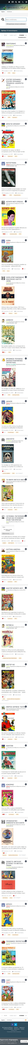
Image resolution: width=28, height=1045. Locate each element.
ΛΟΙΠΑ (7, 523)
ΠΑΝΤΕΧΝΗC (11, 44)
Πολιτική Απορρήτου (8, 1029)
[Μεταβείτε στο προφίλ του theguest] (3, 665)
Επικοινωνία (17, 1029)
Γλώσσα (16, 1027)
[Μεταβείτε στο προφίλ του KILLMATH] (3, 942)
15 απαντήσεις (19, 311)
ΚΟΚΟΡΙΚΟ (10, 785)
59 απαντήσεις (18, 507)
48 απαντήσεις (19, 154)
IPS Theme (4, 1027)
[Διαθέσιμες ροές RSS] (25, 1020)
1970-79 (11, 46)
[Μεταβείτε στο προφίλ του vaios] (3, 80)
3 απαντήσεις (18, 469)
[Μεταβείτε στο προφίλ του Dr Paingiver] (3, 439)
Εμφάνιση (22, 1027)
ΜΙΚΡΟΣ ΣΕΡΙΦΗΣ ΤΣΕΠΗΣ (16, 707)
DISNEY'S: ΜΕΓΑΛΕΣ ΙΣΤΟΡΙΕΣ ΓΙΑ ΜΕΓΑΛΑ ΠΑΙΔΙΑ (14, 863)
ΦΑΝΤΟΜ (9, 746)
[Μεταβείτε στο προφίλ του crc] (3, 124)
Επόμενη (21, 35)
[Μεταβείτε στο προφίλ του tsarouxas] (3, 707)
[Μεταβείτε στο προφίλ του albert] (3, 202)
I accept (24, 1041)
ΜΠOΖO (9, 904)
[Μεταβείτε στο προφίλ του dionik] (3, 320)
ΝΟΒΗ (8, 240)
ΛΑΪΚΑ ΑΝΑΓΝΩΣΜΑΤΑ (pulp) (12, 710)
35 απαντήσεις (16, 540)
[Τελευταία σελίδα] (26, 35)
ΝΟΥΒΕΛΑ (10, 625)
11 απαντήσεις (17, 350)
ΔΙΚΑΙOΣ (9, 401)
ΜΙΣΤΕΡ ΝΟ (10, 665)
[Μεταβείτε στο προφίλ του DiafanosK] (3, 480)
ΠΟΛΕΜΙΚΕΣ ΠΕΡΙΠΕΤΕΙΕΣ (15, 941)
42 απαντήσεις (19, 70)
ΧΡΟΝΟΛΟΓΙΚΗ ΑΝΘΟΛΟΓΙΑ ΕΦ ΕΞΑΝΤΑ (15, 822)
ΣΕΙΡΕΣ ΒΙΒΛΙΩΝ (9, 284)
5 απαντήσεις (19, 851)
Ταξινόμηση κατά (22, 37)
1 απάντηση (18, 1007)
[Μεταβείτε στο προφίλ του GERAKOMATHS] (3, 44)
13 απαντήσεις (19, 392)
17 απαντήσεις (16, 268)
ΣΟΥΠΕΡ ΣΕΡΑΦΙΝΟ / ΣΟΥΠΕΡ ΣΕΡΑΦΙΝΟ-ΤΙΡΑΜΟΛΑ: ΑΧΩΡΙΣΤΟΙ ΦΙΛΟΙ (14, 82)
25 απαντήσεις (18, 579)
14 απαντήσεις (19, 654)
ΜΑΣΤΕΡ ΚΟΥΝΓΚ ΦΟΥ (14, 588)
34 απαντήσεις (19, 430)
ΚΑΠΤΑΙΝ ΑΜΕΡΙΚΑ (13, 549)
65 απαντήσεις (18, 115)
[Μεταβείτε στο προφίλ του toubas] (3, 550)
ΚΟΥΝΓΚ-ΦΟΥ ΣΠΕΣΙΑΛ (14, 202)
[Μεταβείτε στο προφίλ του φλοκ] (3, 517)
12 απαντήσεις (19, 812)
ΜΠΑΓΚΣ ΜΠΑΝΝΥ (13, 124)
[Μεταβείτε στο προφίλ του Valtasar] (3, 163)
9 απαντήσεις (18, 231)
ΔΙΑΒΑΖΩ (9, 320)
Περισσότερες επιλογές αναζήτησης (16, 24)
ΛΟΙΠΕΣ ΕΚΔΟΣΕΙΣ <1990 (11, 166)
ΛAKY (8, 980)
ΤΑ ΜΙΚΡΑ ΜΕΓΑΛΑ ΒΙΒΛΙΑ (16, 480)
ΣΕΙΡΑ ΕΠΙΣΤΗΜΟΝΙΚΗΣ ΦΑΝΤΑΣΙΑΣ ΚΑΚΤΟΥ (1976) (15, 279)
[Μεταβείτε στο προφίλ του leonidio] (3, 278)
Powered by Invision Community (14, 1031)
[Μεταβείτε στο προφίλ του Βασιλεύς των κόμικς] (3, 359)
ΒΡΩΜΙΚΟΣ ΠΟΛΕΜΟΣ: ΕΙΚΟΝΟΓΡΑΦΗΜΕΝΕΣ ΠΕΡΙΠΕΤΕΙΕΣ (14, 360)
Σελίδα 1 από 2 (13, 35)
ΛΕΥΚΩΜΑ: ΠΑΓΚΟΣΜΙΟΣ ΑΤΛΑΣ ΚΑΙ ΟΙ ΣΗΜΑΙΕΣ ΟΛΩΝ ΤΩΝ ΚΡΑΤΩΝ (15, 518)
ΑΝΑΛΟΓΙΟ (10, 439)
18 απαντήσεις (19, 776)
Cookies (22, 1029)
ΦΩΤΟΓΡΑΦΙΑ (11, 163)
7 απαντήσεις (17, 694)
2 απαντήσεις (19, 193)
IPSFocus (11, 1027)
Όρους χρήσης (11, 1043)
